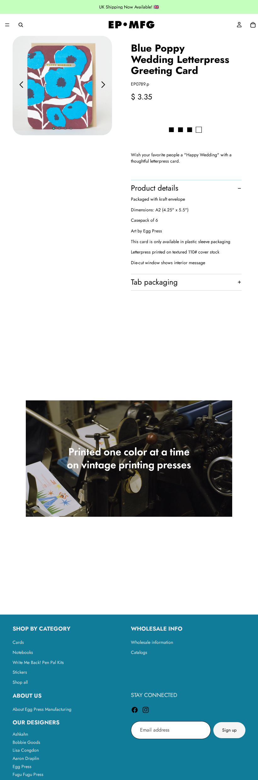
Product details (154, 187)
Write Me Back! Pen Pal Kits (38, 662)
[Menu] (7, 25)
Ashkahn (20, 734)
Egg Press (22, 766)
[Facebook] (134, 710)
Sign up (229, 730)
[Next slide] (105, 85)
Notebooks (23, 652)
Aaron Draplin (26, 758)
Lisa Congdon (26, 750)
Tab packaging (154, 281)
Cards (18, 642)
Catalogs (139, 652)
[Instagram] (145, 710)
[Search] (21, 25)
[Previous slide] (20, 85)
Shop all (20, 682)
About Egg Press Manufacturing (42, 709)
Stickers (20, 672)
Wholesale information (152, 642)
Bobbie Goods (26, 742)
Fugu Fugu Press (28, 774)
